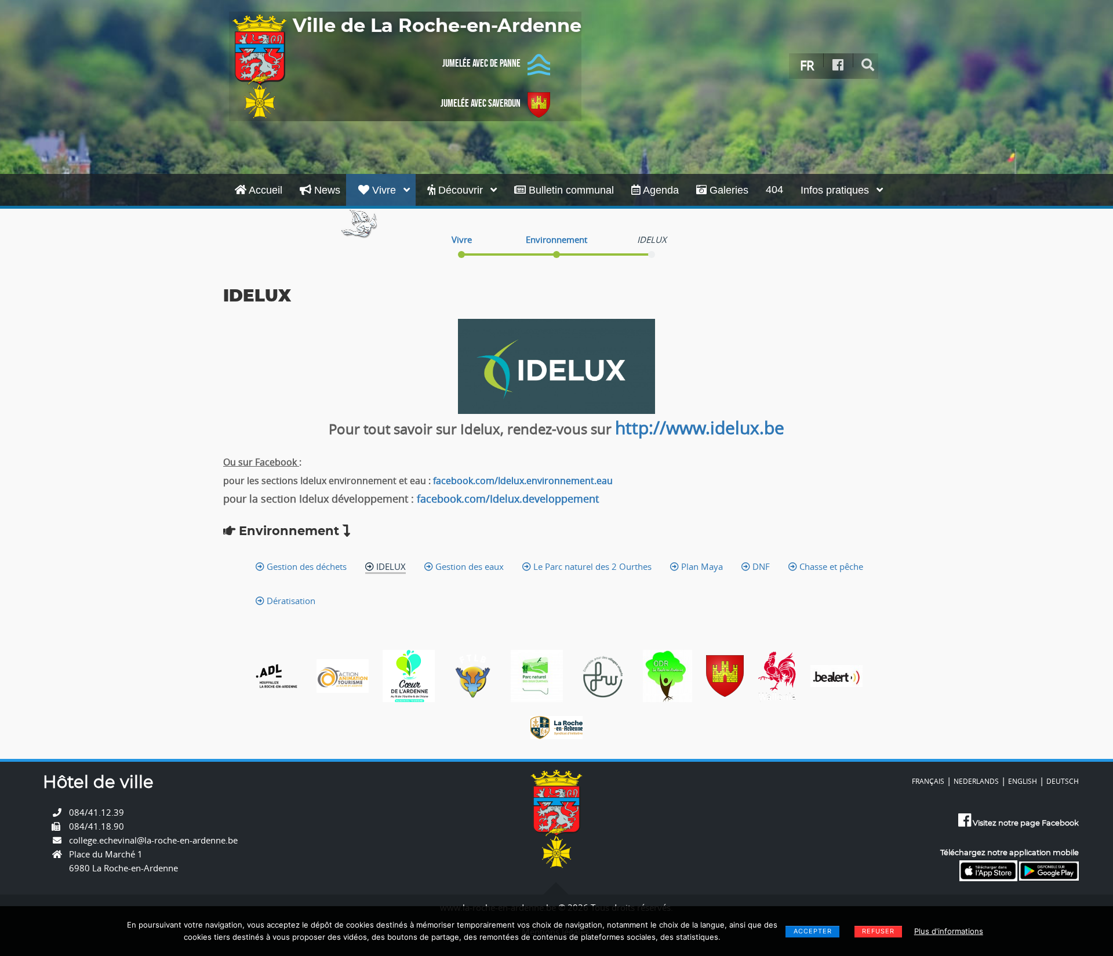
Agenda (660, 190)
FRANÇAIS (928, 781)
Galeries (727, 190)
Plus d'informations (948, 931)
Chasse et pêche (830, 566)
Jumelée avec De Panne (481, 63)
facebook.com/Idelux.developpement (508, 499)
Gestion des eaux (468, 566)
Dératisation (289, 600)
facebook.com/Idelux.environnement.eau (523, 480)
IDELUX (390, 566)
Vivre (384, 190)
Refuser (878, 931)
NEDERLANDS (976, 781)
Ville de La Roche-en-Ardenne (437, 26)
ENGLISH (1022, 781)
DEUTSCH (1062, 781)
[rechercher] (868, 65)
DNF (760, 566)
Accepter (813, 931)
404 (774, 189)
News (325, 190)
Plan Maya (701, 566)
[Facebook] (838, 65)
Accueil (264, 190)
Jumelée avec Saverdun (481, 103)
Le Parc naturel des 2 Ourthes (591, 566)
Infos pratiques (836, 190)
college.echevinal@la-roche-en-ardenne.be (153, 840)
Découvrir (460, 190)
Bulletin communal (570, 190)
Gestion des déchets (305, 566)
